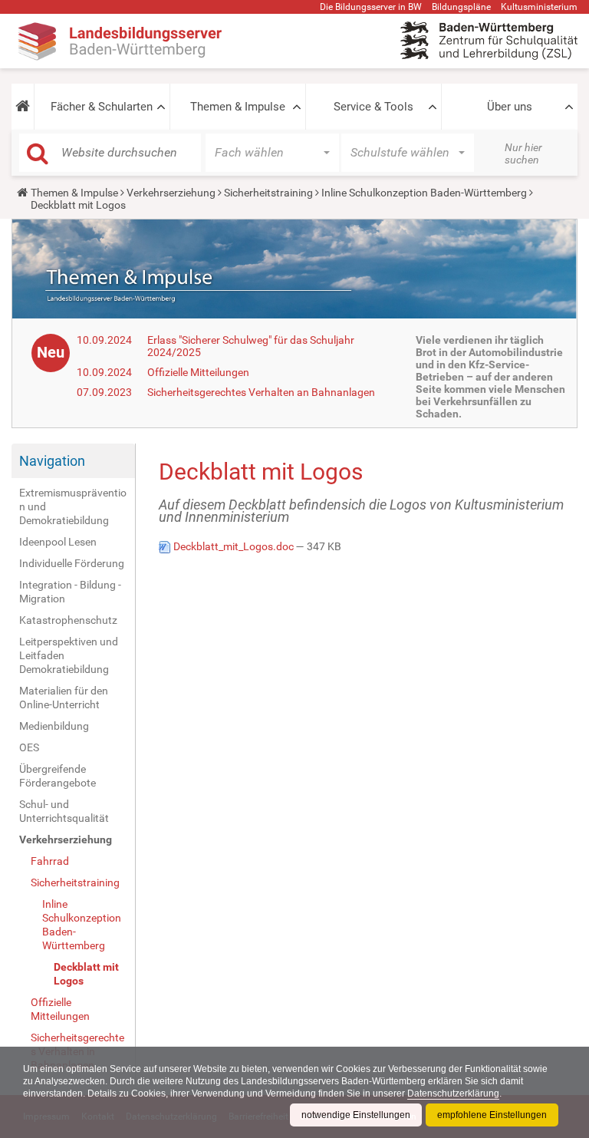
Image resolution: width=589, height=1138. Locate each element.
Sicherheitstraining (268, 192)
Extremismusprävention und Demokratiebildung (73, 506)
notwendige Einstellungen (355, 1115)
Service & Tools (373, 107)
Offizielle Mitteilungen (198, 372)
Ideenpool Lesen (58, 542)
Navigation (52, 461)
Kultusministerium (539, 7)
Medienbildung (54, 726)
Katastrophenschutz (68, 620)
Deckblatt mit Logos (86, 974)
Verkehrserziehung (171, 192)
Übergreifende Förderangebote (57, 776)
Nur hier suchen (523, 153)
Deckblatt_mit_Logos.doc (233, 546)
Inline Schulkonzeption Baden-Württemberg (424, 192)
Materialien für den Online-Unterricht (63, 697)
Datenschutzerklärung (453, 1093)
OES (29, 747)
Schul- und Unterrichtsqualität (64, 811)
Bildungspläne (461, 7)
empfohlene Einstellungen (492, 1115)
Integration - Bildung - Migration (70, 592)
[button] (23, 106)
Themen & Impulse (237, 107)
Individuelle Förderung (71, 563)
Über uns (509, 107)
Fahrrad (50, 861)
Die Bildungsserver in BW (371, 7)
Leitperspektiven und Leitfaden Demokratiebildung (68, 655)
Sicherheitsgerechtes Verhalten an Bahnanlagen (261, 392)
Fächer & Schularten (102, 107)
